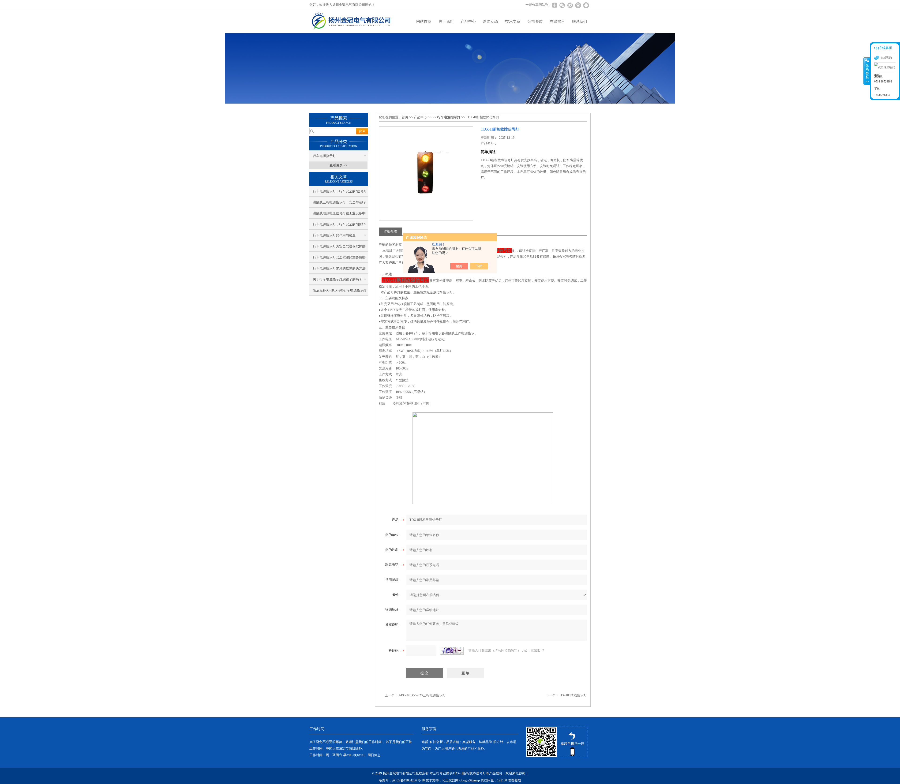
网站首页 (423, 21)
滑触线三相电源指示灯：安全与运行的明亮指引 (339, 204)
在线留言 (557, 21)
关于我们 (446, 21)
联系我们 (579, 21)
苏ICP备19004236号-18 (408, 780)
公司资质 (535, 21)
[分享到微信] (562, 5)
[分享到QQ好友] (586, 5)
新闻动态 (490, 21)
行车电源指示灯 (324, 156)
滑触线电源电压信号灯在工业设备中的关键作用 (339, 215)
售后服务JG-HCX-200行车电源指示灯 (340, 290)
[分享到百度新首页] (578, 5)
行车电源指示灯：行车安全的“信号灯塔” (340, 193)
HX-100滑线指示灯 (573, 695)
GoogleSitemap (469, 780)
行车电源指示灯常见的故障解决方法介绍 (339, 270)
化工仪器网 (450, 780)
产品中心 (468, 21)
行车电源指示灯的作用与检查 (334, 235)
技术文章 (512, 21)
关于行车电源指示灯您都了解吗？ (337, 279)
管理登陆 (514, 780)
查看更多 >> (338, 165)
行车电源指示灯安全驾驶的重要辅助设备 (339, 259)
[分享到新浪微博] (570, 5)
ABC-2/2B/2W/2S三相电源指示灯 (422, 695)
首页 (405, 117)
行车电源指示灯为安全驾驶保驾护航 (339, 246)
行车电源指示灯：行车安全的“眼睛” (339, 224)
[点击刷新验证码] (452, 651)
